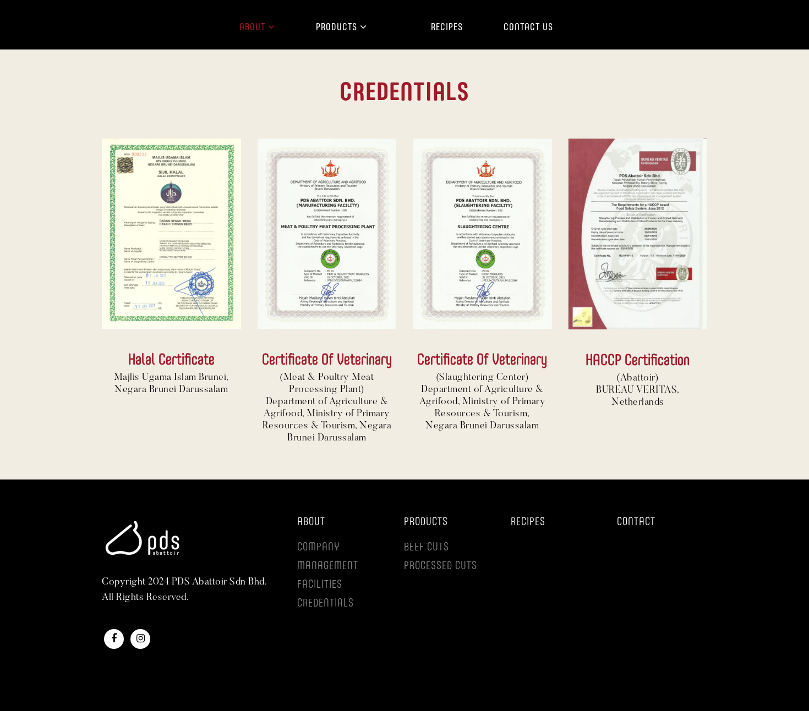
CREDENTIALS (325, 603)
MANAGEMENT (327, 566)
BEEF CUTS (426, 547)
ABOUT (311, 522)
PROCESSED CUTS (440, 566)
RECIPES (528, 522)
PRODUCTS (426, 522)
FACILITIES (319, 585)
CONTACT (636, 522)
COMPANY (318, 547)
